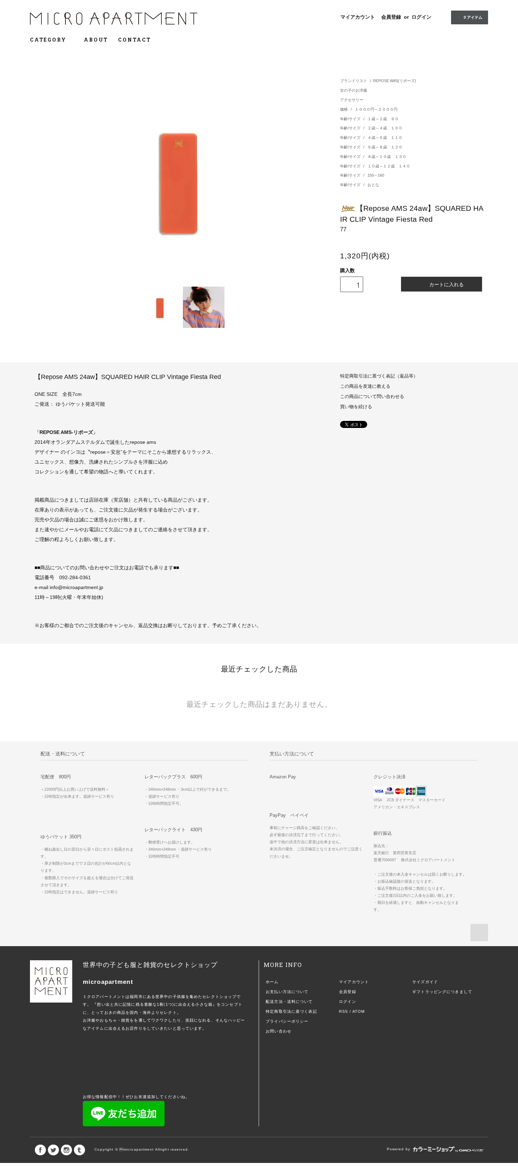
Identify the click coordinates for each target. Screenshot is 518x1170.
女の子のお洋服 (353, 90)
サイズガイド (425, 982)
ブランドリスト (353, 81)
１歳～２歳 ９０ (383, 119)
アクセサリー (351, 100)
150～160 (376, 175)
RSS (343, 1011)
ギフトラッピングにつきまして (442, 992)
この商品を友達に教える (365, 386)
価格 (344, 109)
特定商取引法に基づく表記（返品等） (379, 376)
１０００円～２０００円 (376, 109)
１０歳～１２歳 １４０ (389, 166)
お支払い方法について (287, 992)
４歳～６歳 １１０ (385, 137)
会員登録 (391, 17)
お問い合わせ (278, 1031)
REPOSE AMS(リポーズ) (394, 81)
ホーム (272, 982)
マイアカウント (357, 17)
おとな (373, 185)
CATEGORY (49, 39)
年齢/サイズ (351, 119)
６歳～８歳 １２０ (385, 147)
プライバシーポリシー (287, 1021)
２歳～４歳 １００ (385, 128)
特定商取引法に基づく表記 (291, 1011)
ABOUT (96, 39)
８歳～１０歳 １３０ (387, 156)
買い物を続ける (356, 406)
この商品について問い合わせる (372, 396)
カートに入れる (446, 284)
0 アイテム (473, 17)
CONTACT (134, 39)
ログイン (421, 17)
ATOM (358, 1011)
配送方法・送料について (289, 1001)
